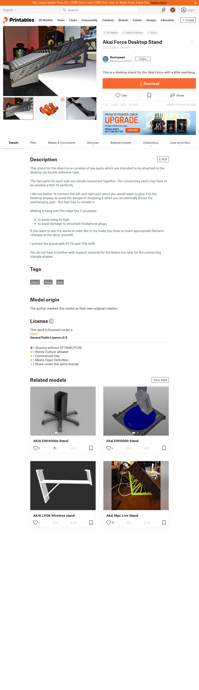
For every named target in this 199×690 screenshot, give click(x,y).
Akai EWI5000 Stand (122, 441)
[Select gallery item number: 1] (56, 433)
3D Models (112, 32)
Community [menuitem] (90, 20)
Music (154, 32)
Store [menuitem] (61, 20)
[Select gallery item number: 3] (63, 433)
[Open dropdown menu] (192, 41)
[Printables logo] (18, 20)
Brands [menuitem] (123, 20)
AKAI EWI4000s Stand (50, 441)
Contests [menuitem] (108, 20)
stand (35, 282)
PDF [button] (164, 159)
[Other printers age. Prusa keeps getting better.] (149, 123)
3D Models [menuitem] (45, 20)
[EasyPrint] (164, 10)
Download (151, 83)
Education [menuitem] (167, 20)
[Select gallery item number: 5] (69, 433)
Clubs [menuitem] (73, 20)
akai (60, 282)
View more (160, 380)
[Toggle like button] (35, 448)
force (48, 282)
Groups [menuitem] (151, 20)
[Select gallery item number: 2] (60, 433)
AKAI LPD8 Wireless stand (54, 515)
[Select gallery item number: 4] (66, 433)
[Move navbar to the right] (176, 20)
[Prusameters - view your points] (172, 9)
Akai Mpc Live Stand (122, 515)
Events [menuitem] (137, 20)
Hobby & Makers (134, 32)
